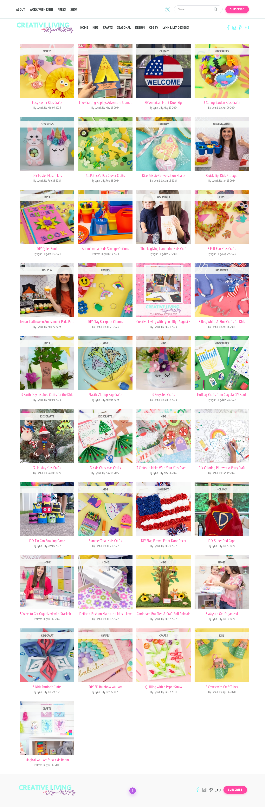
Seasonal (124, 28)
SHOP (74, 9)
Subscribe (237, 9)
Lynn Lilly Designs (176, 28)
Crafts (108, 28)
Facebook (228, 27)
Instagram (234, 27)
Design (140, 28)
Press (62, 9)
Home (84, 28)
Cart (167, 9)
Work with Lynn (41, 9)
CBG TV (153, 28)
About (20, 9)
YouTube (246, 27)
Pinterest (240, 27)
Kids (96, 28)
